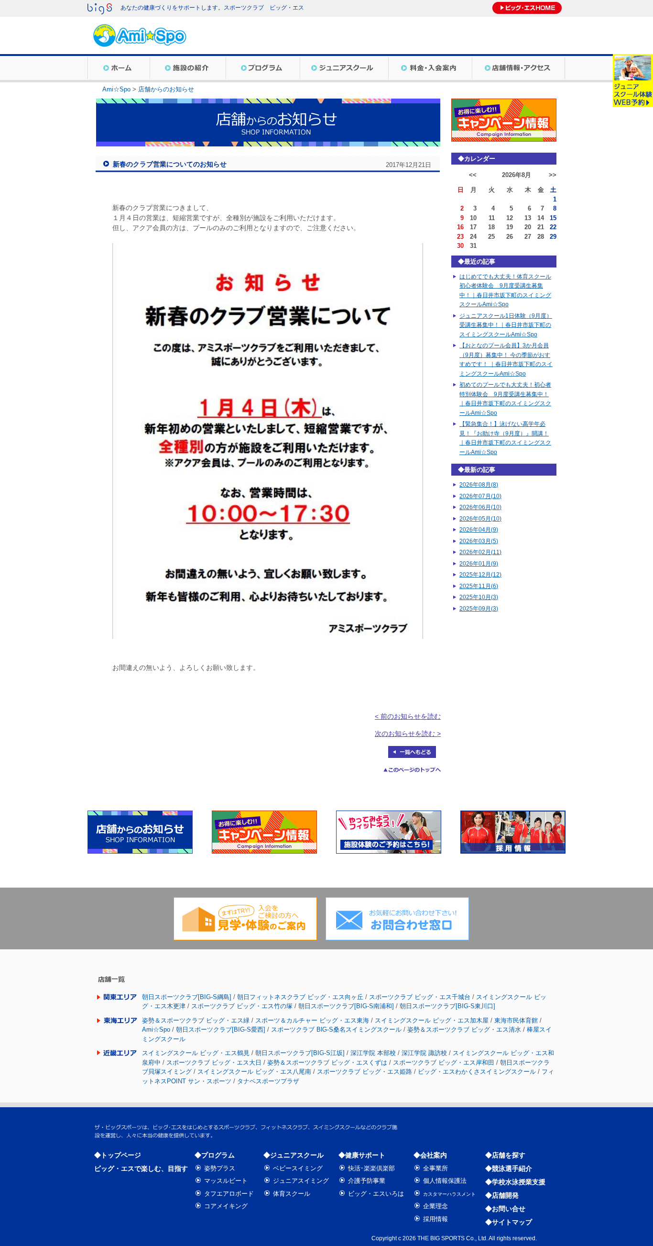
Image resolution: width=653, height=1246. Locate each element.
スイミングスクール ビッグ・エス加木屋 (432, 1020)
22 (553, 227)
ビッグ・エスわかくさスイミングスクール (477, 1071)
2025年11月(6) (478, 586)
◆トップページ (117, 1155)
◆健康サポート (361, 1155)
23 (460, 236)
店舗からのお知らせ (166, 89)
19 (509, 227)
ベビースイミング (298, 1168)
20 (527, 227)
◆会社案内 (430, 1155)
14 (540, 218)
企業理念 (435, 1206)
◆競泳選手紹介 (508, 1168)
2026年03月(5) (478, 541)
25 (491, 236)
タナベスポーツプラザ (268, 1081)
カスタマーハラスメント (449, 1194)
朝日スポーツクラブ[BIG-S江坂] (300, 1053)
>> (552, 174)
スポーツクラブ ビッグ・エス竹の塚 (242, 1006)
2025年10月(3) (478, 597)
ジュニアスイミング (301, 1180)
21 (540, 227)
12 (509, 218)
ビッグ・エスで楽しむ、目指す (141, 1168)
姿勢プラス (219, 1168)
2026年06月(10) (480, 507)
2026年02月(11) (480, 552)
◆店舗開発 (502, 1195)
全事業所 (435, 1168)
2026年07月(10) (480, 496)
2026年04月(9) (478, 529)
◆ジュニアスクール (293, 1155)
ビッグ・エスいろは (376, 1193)
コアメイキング (226, 1206)
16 (460, 227)
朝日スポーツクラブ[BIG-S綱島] (186, 997)
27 (527, 236)
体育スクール (291, 1193)
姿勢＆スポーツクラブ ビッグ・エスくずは (327, 1062)
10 (473, 218)
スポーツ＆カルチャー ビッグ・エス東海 (312, 1020)
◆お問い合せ (505, 1209)
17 (473, 227)
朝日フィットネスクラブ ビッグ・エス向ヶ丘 (300, 997)
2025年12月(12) (480, 574)
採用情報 (435, 1219)
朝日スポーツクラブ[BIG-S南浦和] (346, 1006)
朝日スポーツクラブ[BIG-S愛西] (220, 1029)
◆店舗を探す (505, 1155)
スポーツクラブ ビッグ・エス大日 (213, 1062)
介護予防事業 (366, 1180)
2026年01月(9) (478, 563)
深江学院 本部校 (373, 1053)
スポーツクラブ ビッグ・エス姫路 (364, 1071)
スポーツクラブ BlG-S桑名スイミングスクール (336, 1029)
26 (509, 236)
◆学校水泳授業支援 (515, 1182)
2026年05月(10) (480, 518)
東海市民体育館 (516, 1020)
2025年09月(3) (478, 608)
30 (460, 245)
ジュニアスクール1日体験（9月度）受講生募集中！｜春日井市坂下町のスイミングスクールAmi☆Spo (505, 325)
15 (553, 218)
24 (473, 236)
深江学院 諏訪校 (424, 1053)
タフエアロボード (229, 1193)
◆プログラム (215, 1155)
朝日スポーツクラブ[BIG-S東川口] (447, 1006)
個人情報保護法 (445, 1180)
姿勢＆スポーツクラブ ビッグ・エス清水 (464, 1029)
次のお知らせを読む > (408, 733)
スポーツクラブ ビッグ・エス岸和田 (443, 1062)
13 (527, 218)
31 (473, 245)
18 (491, 227)
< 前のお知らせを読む (408, 716)
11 (492, 218)
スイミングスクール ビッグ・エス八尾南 (254, 1071)
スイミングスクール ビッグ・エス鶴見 (196, 1053)
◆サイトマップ (508, 1222)
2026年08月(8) (478, 484)
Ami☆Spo (116, 89)
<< (473, 174)
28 (540, 236)
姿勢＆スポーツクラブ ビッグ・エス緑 (196, 1020)
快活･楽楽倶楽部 (371, 1168)
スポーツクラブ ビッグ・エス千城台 (419, 997)
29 (553, 236)
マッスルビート (226, 1180)
